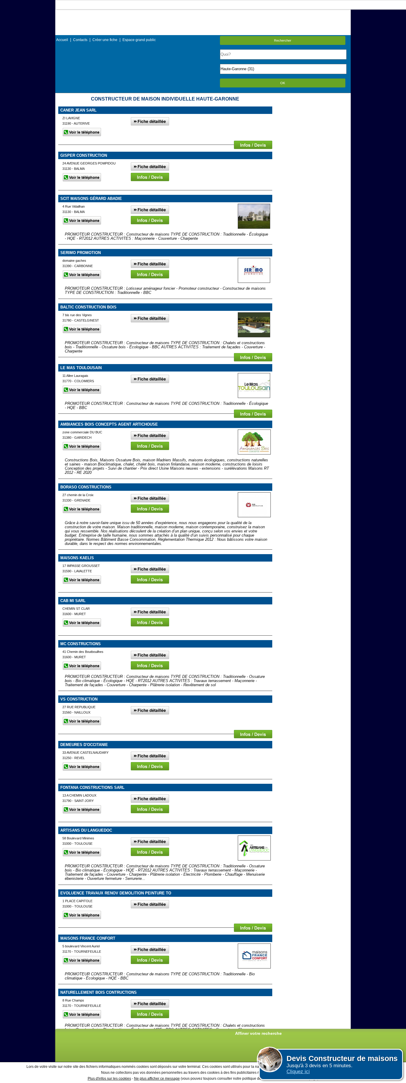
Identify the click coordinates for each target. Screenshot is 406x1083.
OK (282, 83)
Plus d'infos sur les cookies (109, 1078)
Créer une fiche (104, 40)
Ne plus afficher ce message (157, 1078)
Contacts (80, 40)
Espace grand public (139, 40)
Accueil (62, 40)
